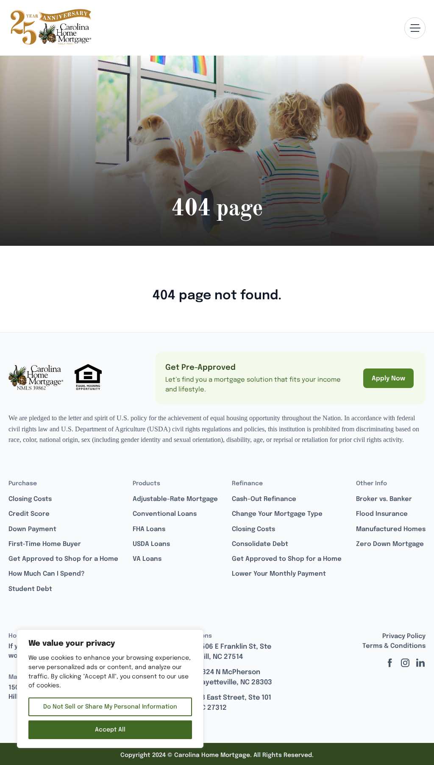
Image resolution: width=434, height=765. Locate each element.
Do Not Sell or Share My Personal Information (110, 707)
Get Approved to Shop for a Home (63, 559)
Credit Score (29, 514)
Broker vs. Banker (384, 499)
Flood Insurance (382, 514)
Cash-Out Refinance (264, 499)
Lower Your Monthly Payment (279, 574)
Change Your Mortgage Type (277, 514)
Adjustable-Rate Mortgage (175, 499)
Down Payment (32, 529)
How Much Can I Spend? (46, 574)
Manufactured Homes (391, 529)
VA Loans (147, 559)
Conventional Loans (165, 514)
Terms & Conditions (394, 646)
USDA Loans (151, 544)
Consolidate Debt (260, 544)
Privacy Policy (404, 636)
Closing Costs (30, 499)
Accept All (110, 730)
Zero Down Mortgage (390, 544)
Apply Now (388, 378)
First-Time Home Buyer (44, 544)
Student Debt (30, 589)
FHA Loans (149, 529)
